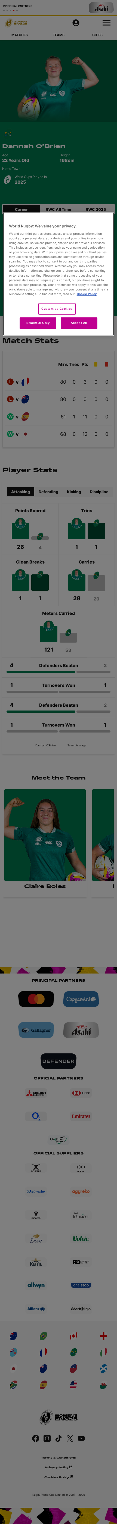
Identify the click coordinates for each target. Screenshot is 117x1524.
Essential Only (38, 323)
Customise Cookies (57, 309)
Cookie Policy (87, 294)
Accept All (79, 323)
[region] (58, 274)
